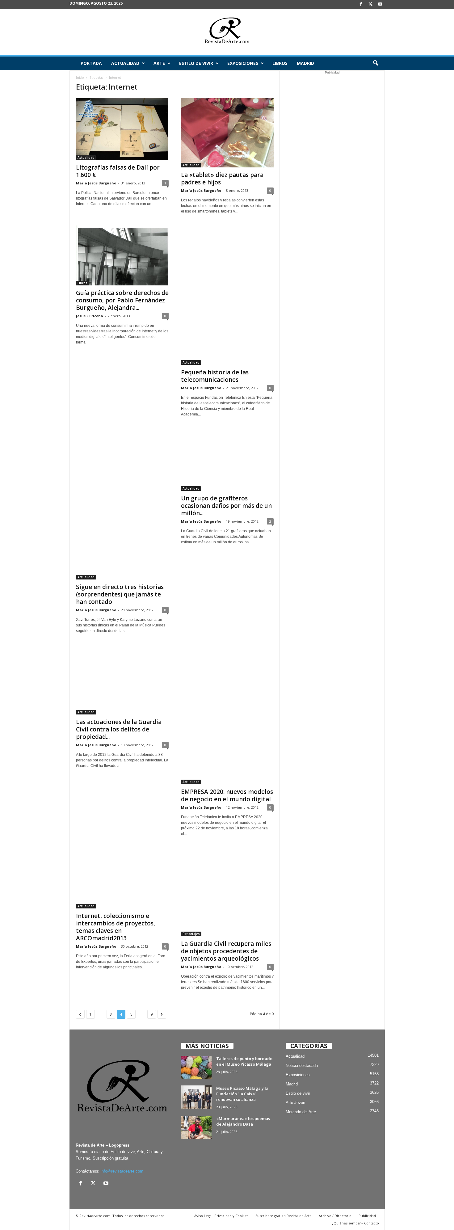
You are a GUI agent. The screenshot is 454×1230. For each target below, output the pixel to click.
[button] (375, 63)
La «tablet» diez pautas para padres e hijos (222, 178)
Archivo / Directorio (335, 1215)
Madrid (305, 63)
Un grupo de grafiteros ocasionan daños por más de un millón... (226, 505)
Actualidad (125, 63)
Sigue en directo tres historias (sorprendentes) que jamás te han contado (120, 594)
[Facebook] (361, 4)
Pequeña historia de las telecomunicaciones (215, 376)
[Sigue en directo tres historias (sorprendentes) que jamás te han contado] (122, 503)
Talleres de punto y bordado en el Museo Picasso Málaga (244, 1061)
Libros (280, 63)
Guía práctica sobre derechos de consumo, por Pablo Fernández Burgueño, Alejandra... (122, 300)
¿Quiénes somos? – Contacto (355, 1223)
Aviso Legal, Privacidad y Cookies (221, 1215)
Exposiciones (242, 63)
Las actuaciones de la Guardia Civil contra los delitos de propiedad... (119, 729)
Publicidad (367, 1215)
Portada (91, 63)
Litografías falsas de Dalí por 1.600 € (118, 171)
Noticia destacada (302, 1065)
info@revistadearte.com (122, 1171)
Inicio (80, 77)
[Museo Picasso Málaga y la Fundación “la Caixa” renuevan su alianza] (196, 1097)
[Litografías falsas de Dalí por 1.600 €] (122, 129)
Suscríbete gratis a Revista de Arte (283, 1215)
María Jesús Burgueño (96, 183)
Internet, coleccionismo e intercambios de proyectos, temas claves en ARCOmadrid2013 (115, 927)
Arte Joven (295, 1102)
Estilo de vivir (196, 63)
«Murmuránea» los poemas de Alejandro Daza (243, 1121)
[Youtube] (380, 4)
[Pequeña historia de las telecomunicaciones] (227, 295)
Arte (159, 63)
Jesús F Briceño (89, 316)
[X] (370, 4)
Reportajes (191, 934)
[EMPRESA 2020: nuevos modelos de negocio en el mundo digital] (227, 714)
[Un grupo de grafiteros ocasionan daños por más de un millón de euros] (227, 459)
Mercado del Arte (301, 1112)
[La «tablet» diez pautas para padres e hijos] (227, 132)
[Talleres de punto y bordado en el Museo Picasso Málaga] (196, 1067)
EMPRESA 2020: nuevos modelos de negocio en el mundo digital (227, 795)
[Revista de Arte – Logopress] (227, 32)
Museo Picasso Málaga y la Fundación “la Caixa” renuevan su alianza (242, 1093)
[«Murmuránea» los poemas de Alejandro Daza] (196, 1127)
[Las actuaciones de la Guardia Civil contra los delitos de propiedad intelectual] (122, 679)
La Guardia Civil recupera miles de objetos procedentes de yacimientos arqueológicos (226, 951)
